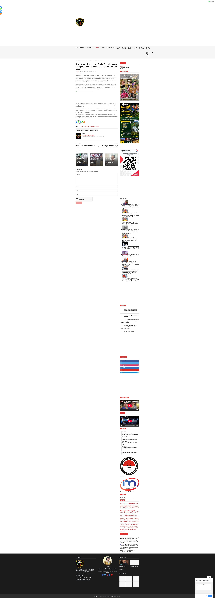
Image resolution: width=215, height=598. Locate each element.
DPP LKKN (123, 506)
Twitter (131, 363)
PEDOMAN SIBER (118, 48)
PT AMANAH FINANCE (133, 526)
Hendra (78, 71)
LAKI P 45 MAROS (129, 518)
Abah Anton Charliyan (125, 503)
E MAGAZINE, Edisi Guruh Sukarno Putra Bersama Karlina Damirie (123, 568)
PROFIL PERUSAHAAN (141, 48)
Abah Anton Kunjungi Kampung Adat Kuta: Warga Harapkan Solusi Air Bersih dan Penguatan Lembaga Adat (129, 327)
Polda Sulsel (132, 524)
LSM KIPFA (125, 521)
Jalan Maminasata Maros (129, 507)
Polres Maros (126, 526)
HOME (77, 47)
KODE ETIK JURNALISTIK (124, 48)
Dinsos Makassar (130, 505)
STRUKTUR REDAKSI (130, 48)
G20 (133, 506)
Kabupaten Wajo (135, 512)
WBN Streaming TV (110, 47)
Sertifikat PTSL (127, 529)
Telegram (131, 372)
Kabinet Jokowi (136, 507)
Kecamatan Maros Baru (130, 513)
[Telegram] (1, 12)
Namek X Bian (122, 544)
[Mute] (136, 409)
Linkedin (131, 367)
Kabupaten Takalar (127, 512)
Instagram (131, 365)
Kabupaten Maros (128, 511)
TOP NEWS (97, 47)
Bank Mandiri (133, 503)
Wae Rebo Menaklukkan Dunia (129, 331)
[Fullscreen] (138, 409)
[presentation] (76, 160)
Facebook (131, 360)
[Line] (82, 122)
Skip (206, 595)
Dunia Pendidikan (129, 506)
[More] (84, 122)
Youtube (131, 370)
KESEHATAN (87, 126)
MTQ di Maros (131, 521)
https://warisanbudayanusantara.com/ (88, 135)
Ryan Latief (126, 527)
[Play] (121, 409)
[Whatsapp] (78, 122)
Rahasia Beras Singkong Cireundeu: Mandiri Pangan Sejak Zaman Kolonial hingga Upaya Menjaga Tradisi (130, 321)
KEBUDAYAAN (82, 47)
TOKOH (103, 47)
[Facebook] (76, 122)
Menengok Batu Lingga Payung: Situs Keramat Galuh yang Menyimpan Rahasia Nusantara (129, 310)
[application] (129, 405)
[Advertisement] (33, 8)
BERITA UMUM (89, 47)
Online (122, 66)
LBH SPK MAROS (129, 519)
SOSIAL (97, 126)
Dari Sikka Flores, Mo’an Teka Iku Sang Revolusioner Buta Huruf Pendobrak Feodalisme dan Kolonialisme (129, 541)
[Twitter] (80, 122)
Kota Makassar (130, 515)
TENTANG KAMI (135, 48)
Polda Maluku (124, 524)
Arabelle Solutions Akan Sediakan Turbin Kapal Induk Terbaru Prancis (148, 52)
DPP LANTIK (135, 505)
